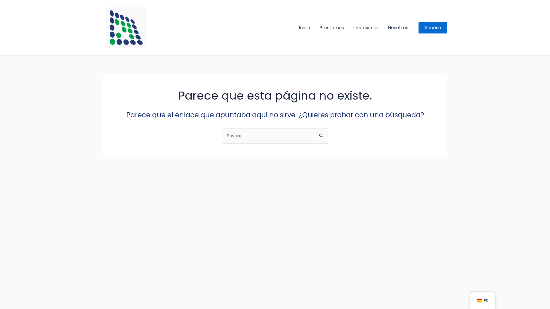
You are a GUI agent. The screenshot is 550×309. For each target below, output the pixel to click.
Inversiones (366, 27)
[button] (433, 27)
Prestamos (331, 27)
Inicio (304, 27)
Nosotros (398, 27)
